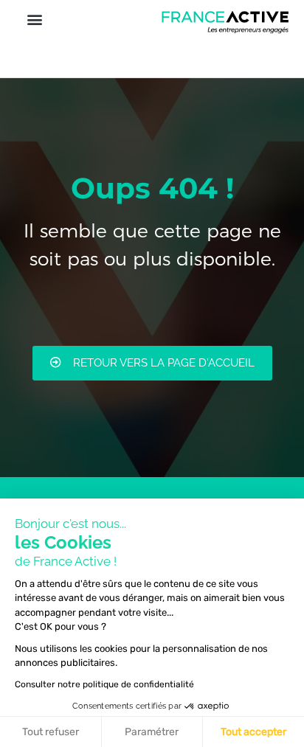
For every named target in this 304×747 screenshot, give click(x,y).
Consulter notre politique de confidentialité (104, 684)
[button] (34, 19)
